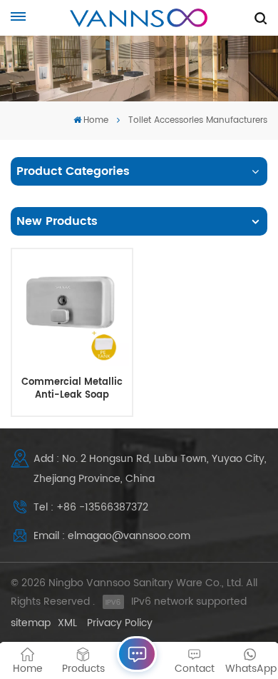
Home (95, 120)
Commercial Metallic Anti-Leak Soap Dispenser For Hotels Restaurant (72, 388)
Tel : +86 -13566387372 (91, 507)
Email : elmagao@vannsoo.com (112, 536)
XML (67, 623)
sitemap (31, 623)
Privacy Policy (120, 623)
